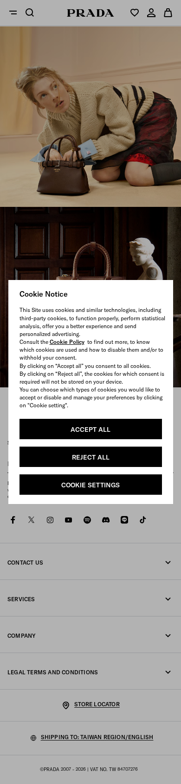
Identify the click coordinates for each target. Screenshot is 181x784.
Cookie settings (90, 485)
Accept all (90, 429)
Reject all (91, 457)
